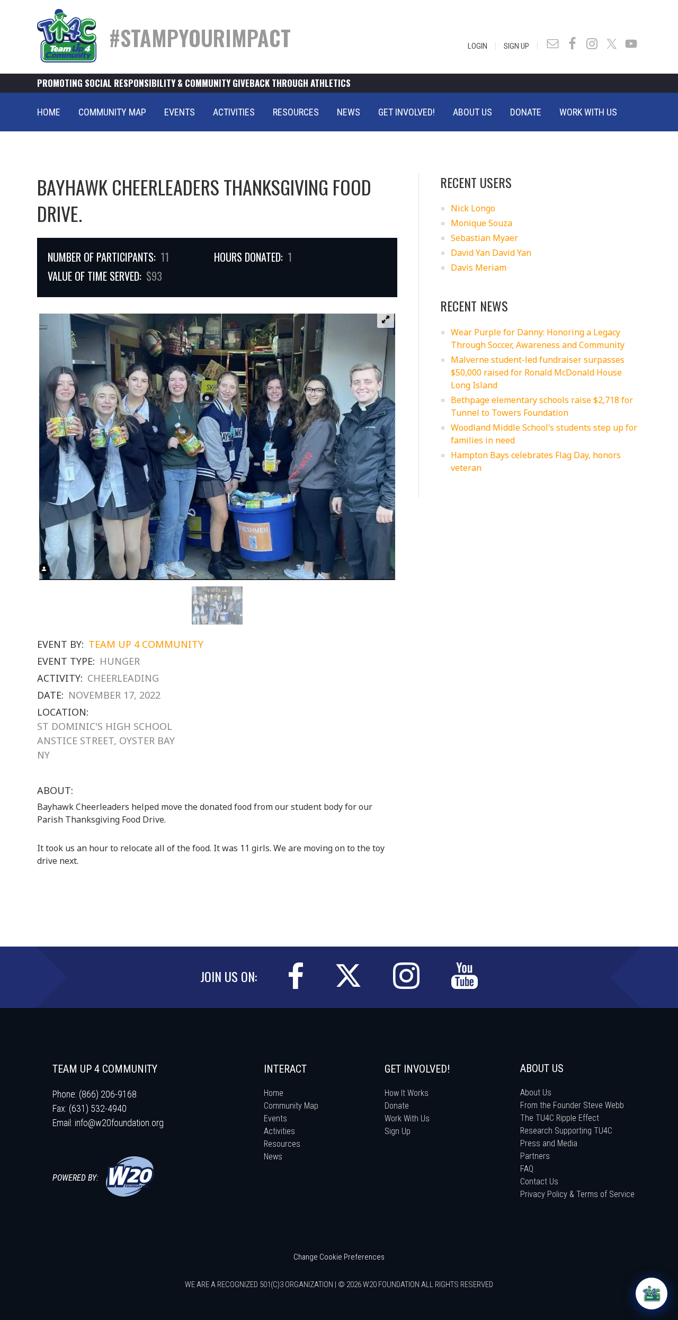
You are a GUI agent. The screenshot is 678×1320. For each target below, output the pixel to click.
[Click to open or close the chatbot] (651, 1293)
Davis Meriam (478, 267)
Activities (279, 1131)
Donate (397, 1106)
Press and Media (548, 1143)
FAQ (526, 1169)
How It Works (407, 1093)
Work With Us (407, 1118)
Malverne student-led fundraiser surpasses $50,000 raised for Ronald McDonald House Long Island (538, 372)
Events (275, 1118)
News (273, 1157)
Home (273, 1093)
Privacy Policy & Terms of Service (577, 1194)
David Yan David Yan (491, 252)
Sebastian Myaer (484, 238)
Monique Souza (481, 223)
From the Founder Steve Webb (572, 1105)
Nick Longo (473, 208)
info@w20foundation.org (119, 1122)
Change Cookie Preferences (339, 1257)
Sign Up (516, 46)
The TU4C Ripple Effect (559, 1118)
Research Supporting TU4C (566, 1131)
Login (477, 46)
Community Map (291, 1106)
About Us (535, 1092)
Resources (282, 1144)
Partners (535, 1156)
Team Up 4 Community (145, 644)
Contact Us (539, 1181)
